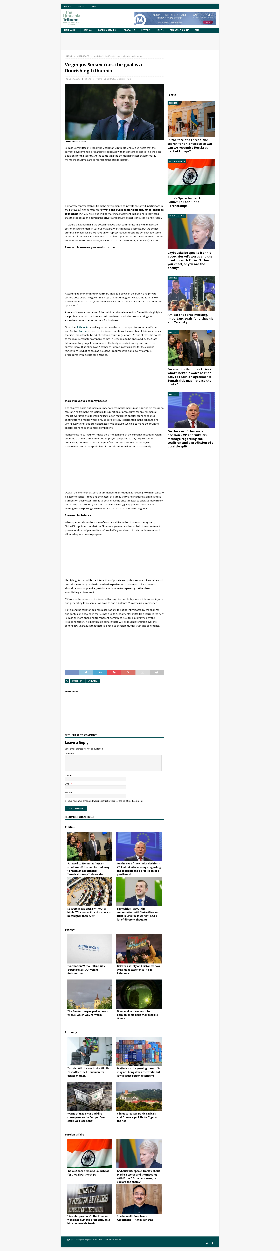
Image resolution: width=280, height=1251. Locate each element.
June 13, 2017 (74, 78)
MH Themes (116, 1239)
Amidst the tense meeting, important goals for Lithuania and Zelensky (191, 318)
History (145, 30)
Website (68, 792)
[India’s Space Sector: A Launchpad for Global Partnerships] (191, 177)
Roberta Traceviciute (93, 78)
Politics (70, 827)
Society (70, 929)
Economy (71, 1032)
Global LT (129, 30)
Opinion (87, 30)
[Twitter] (206, 1243)
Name (68, 775)
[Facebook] (212, 1243)
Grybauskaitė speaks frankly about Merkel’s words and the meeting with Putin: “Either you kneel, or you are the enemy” (190, 260)
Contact (82, 6)
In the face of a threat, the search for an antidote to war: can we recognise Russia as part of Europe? (190, 145)
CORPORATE (112, 78)
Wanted (94, 6)
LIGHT (159, 30)
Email (68, 783)
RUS (197, 30)
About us (68, 6)
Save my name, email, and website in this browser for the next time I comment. (105, 800)
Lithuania (69, 30)
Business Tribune (179, 30)
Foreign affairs (107, 30)
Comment (69, 753)
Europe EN (77, 681)
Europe (83, 331)
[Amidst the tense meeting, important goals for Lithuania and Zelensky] (191, 293)
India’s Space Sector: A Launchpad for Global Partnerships (184, 202)
